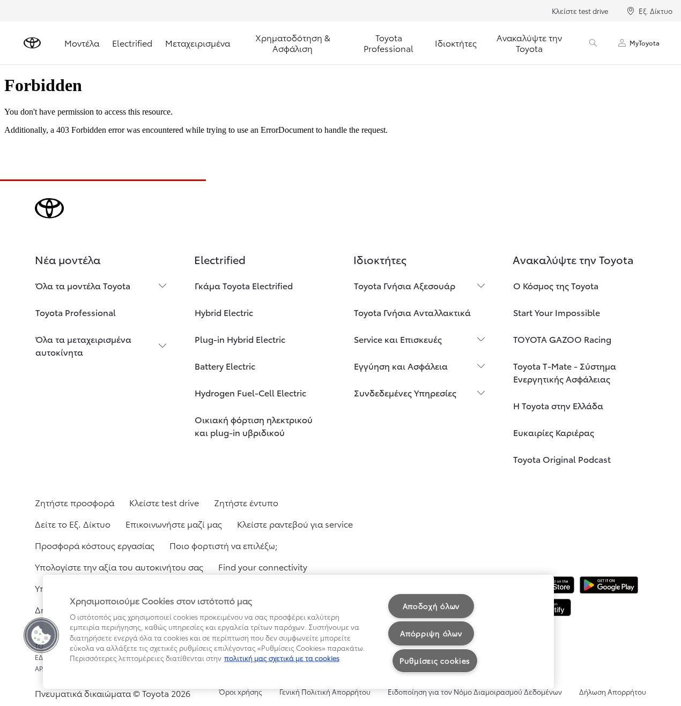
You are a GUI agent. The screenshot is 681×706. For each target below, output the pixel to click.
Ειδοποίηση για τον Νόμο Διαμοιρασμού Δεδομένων (475, 691)
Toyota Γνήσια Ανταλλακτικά (412, 312)
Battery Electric (225, 365)
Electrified (132, 42)
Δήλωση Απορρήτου (612, 691)
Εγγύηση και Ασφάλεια (401, 365)
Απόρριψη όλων (431, 633)
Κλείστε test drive (580, 11)
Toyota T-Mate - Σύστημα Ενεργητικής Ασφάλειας (564, 372)
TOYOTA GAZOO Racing (562, 339)
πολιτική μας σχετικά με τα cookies (281, 658)
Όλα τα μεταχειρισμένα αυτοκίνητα (83, 345)
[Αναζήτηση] (593, 42)
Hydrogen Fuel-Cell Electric (250, 392)
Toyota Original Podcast (562, 459)
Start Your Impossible (556, 312)
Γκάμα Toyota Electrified (244, 285)
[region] (298, 632)
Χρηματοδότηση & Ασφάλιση (292, 42)
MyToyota (645, 42)
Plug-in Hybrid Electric (240, 339)
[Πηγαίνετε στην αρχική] (32, 43)
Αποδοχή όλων (431, 605)
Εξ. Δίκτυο (655, 11)
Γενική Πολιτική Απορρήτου (325, 691)
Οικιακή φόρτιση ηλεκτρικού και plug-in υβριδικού (254, 425)
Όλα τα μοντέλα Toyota (82, 285)
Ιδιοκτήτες (456, 42)
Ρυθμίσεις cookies (434, 660)
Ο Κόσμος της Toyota (555, 285)
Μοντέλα (81, 42)
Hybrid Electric (224, 312)
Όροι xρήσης (240, 691)
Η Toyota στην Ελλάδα (558, 405)
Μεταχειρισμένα (197, 42)
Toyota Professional (388, 42)
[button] (41, 635)
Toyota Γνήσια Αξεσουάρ (404, 285)
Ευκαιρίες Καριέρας (553, 432)
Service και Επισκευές (398, 339)
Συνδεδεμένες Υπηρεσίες (405, 392)
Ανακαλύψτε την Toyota (529, 42)
